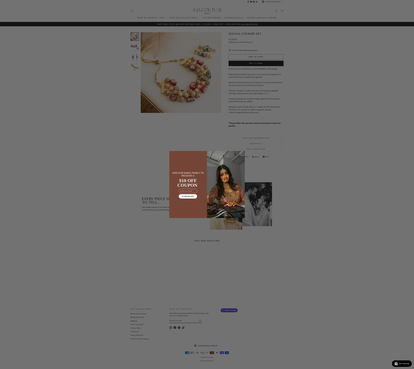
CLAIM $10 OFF (188, 196)
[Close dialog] (242, 154)
